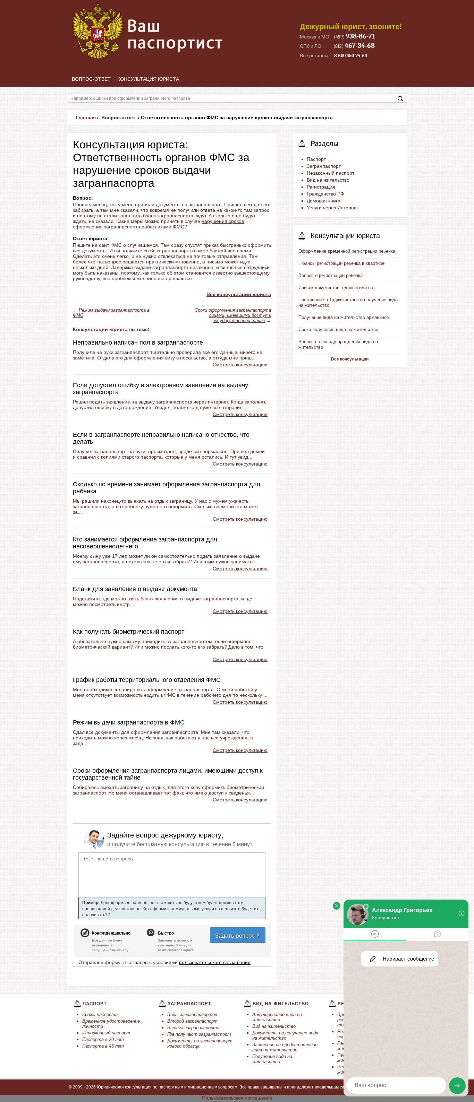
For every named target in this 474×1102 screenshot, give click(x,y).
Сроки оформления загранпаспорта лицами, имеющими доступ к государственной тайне (233, 315)
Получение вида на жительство (272, 1059)
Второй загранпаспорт (192, 1021)
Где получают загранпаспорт (199, 1034)
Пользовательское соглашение (237, 1098)
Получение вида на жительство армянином (344, 317)
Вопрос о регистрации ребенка (330, 275)
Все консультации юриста (238, 294)
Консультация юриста (148, 79)
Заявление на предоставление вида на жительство (285, 1047)
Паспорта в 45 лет (103, 1046)
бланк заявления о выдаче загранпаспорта (189, 598)
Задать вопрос (235, 935)
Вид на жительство (274, 1026)
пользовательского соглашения (215, 961)
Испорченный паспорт (106, 1032)
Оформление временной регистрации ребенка (346, 251)
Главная (86, 117)
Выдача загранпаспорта (193, 1027)
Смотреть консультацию (240, 364)
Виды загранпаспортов (192, 1014)
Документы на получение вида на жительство (285, 1035)
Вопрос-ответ (91, 79)
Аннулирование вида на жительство (277, 1017)
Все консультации (350, 359)
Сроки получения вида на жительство (338, 329)
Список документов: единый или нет (336, 287)
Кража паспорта (100, 1014)
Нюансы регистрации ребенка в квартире (341, 263)
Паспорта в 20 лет (103, 1039)
